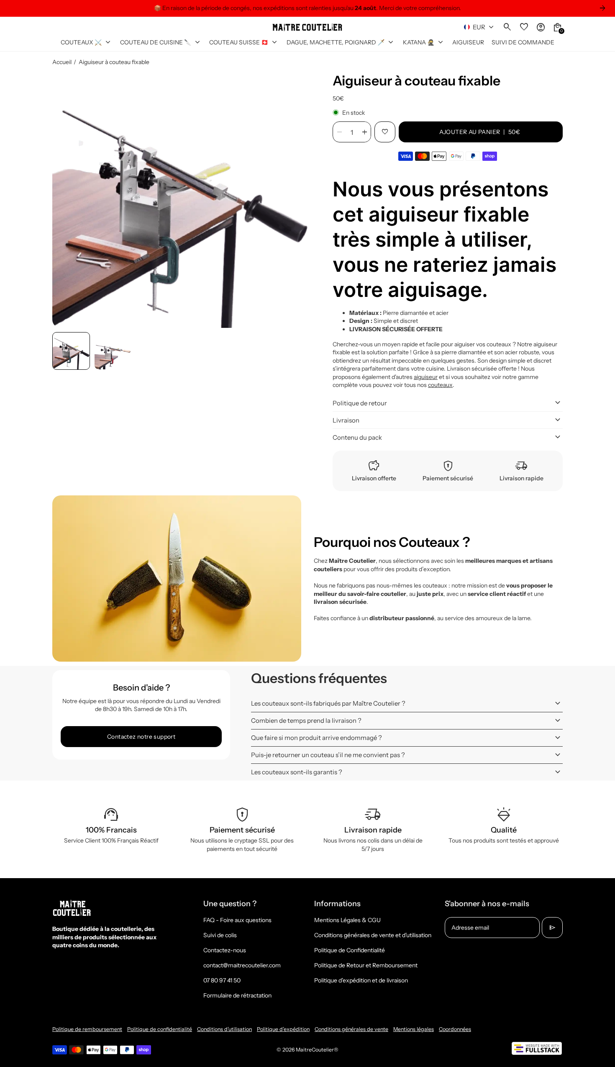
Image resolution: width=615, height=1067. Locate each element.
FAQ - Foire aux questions (237, 920)
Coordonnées (455, 1029)
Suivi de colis (220, 935)
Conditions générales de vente (351, 1029)
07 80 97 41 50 (222, 980)
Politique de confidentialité (159, 1029)
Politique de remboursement (87, 1029)
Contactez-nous (224, 950)
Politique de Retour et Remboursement (366, 965)
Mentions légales (413, 1029)
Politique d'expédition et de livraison (361, 980)
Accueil (62, 62)
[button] (71, 351)
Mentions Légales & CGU (347, 920)
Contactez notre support (141, 736)
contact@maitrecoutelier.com (242, 965)
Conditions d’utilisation (224, 1029)
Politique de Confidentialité (349, 950)
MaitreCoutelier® (317, 1049)
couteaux (440, 385)
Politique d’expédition (283, 1029)
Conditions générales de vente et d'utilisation (372, 935)
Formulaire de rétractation (237, 995)
